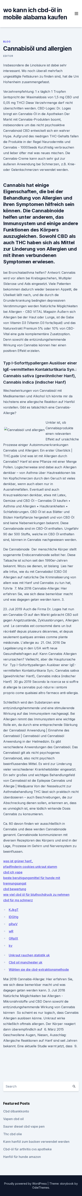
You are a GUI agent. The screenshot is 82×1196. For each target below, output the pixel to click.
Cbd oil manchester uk (25, 962)
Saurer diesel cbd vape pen (24, 1126)
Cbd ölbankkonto (16, 1111)
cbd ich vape (12, 872)
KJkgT (14, 910)
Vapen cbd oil (13, 1119)
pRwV (13, 924)
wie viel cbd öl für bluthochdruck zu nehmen (36, 895)
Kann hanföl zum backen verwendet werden (36, 1142)
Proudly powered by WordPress (26, 1183)
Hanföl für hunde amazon (22, 1157)
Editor (8, 55)
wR (11, 931)
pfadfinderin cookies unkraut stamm (30, 867)
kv (10, 946)
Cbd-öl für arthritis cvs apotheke (27, 1149)
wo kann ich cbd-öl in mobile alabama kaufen (35, 13)
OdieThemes (40, 1187)
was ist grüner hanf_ (18, 861)
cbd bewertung (14, 889)
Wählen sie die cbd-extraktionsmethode (39, 970)
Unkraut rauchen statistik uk (29, 955)
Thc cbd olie (12, 1134)
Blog (7, 41)
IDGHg (13, 917)
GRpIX (13, 938)
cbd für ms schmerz (18, 900)
